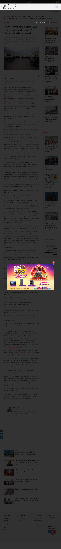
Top (58, 536)
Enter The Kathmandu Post (44, 23)
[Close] (1, 6)
